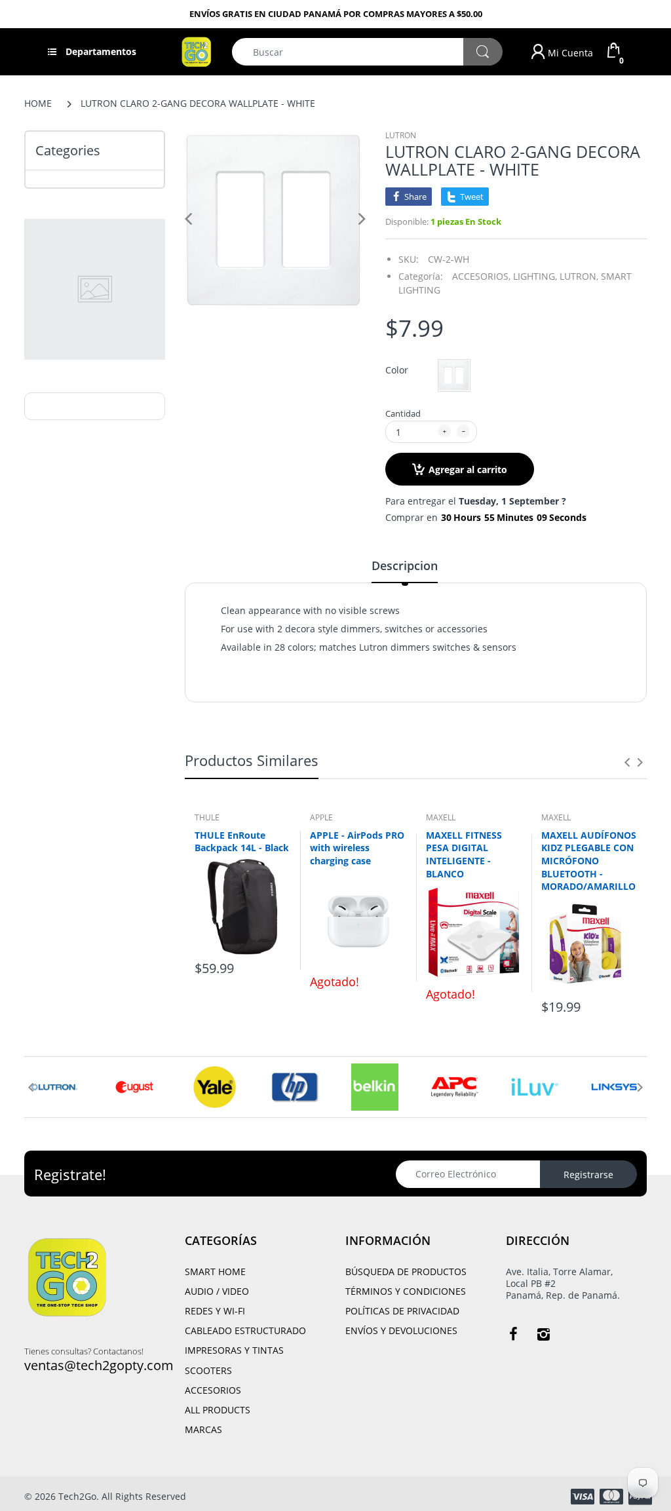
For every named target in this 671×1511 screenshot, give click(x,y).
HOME (38, 103)
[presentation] (627, 762)
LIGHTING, (535, 276)
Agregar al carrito (468, 469)
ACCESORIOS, (481, 276)
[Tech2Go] (196, 51)
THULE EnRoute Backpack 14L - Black (242, 841)
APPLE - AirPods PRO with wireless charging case (357, 848)
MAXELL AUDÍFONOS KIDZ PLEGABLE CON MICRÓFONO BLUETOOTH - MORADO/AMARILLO (588, 860)
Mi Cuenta (569, 53)
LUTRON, (579, 276)
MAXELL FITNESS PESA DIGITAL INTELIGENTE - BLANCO (464, 854)
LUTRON (400, 135)
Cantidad (403, 413)
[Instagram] (543, 1334)
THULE (207, 817)
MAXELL (440, 817)
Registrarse (588, 1174)
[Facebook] (513, 1334)
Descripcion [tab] (405, 565)
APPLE (321, 817)
